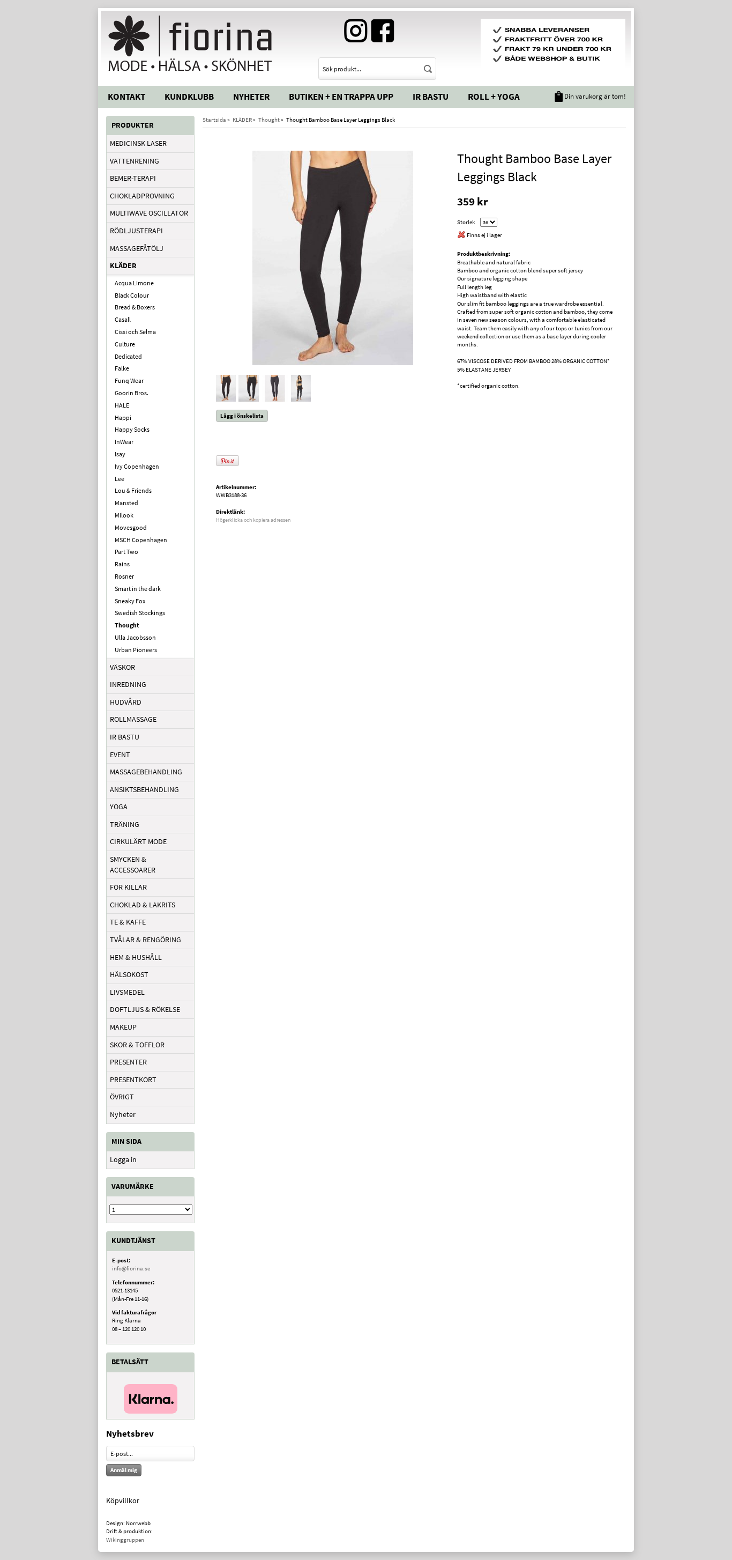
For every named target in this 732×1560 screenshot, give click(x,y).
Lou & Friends (133, 490)
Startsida (214, 119)
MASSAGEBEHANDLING (146, 772)
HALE (122, 405)
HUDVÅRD (125, 702)
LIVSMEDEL (127, 992)
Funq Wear (129, 380)
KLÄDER (123, 265)
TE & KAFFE (128, 922)
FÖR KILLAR (128, 887)
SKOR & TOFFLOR (137, 1044)
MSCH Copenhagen (141, 540)
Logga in (123, 1159)
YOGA (119, 806)
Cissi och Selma (135, 332)
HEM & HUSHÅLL (136, 957)
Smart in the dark (138, 589)
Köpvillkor (122, 1500)
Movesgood (131, 527)
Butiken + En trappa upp (341, 96)
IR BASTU (124, 737)
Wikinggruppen (125, 1539)
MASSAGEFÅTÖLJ (136, 248)
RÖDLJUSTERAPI (136, 230)
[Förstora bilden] (332, 257)
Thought (127, 625)
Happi (123, 417)
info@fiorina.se (131, 1268)
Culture (125, 344)
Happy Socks (132, 429)
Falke (122, 368)
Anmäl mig (123, 1470)
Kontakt (126, 96)
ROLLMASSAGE (133, 719)
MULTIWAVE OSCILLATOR (149, 213)
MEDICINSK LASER (138, 143)
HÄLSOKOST (129, 974)
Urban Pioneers (136, 650)
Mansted (126, 503)
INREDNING (128, 684)
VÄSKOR (122, 667)
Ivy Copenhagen (137, 466)
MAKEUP (123, 1027)
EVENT (120, 754)
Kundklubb (189, 96)
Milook (124, 515)
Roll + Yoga (494, 96)
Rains (122, 564)
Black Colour (132, 295)
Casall (123, 319)
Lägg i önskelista (242, 415)
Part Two (126, 552)
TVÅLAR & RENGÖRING (145, 939)
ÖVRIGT (122, 1096)
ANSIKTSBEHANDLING (144, 789)
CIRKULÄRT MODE (138, 841)
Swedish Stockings (140, 613)
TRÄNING (124, 824)
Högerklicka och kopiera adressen (253, 519)
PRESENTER (128, 1062)
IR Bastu (431, 96)
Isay (120, 454)
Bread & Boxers (135, 307)
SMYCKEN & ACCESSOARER (132, 864)
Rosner (124, 576)
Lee (119, 479)
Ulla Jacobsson (135, 637)
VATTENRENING (134, 161)
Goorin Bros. (131, 393)
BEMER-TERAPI (133, 178)
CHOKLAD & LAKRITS (142, 905)
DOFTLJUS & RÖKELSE (145, 1009)
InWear (124, 442)
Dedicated (128, 356)
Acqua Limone (134, 283)
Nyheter (251, 96)
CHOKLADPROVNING (142, 196)
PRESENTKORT (133, 1079)
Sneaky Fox (130, 601)
